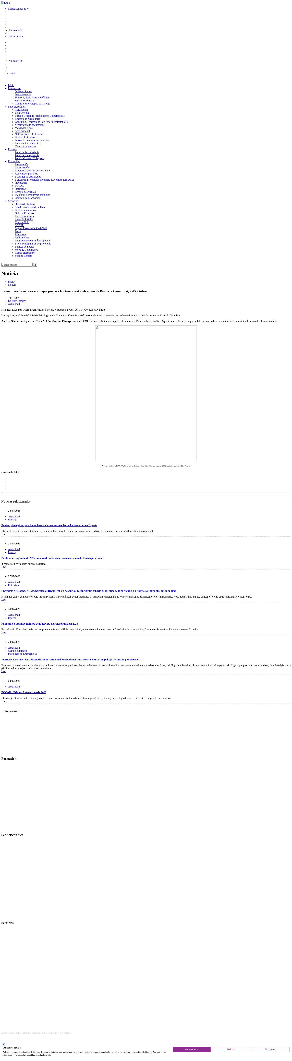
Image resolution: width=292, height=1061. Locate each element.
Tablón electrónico (25, 137)
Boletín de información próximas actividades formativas (44, 179)
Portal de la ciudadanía (27, 152)
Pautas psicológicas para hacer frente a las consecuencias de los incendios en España (49, 525)
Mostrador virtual (24, 127)
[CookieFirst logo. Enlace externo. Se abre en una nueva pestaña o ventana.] (4, 1044)
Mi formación (22, 167)
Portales (12, 149)
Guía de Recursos (24, 213)
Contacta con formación (27, 197)
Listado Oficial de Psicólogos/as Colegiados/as (40, 115)
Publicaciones (22, 237)
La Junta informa (17, 300)
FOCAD (19, 185)
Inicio (11, 85)
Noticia (12, 284)
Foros (18, 231)
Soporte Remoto (23, 255)
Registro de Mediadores (27, 118)
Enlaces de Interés (24, 246)
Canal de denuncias (25, 146)
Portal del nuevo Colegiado (29, 158)
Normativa (20, 188)
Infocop (12, 519)
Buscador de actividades (28, 176)
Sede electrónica (17, 106)
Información (14, 88)
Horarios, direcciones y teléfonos (32, 97)
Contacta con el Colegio (14, 916)
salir (12, 73)
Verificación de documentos (29, 124)
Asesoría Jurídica (24, 219)
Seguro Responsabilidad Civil (31, 228)
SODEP (19, 225)
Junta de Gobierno (24, 100)
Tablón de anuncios (25, 210)
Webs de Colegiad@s (26, 249)
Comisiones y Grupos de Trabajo (32, 103)
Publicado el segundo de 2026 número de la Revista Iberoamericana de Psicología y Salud (52, 558)
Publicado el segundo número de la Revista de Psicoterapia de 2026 (39, 623)
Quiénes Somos (23, 91)
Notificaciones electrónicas (29, 134)
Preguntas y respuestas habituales (32, 194)
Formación (14, 161)
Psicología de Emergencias (22, 653)
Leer (3, 534)
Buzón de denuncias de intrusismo (33, 140)
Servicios (13, 201)
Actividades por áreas (26, 173)
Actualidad (14, 303)
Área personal (22, 131)
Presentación (21, 164)
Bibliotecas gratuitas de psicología (33, 243)
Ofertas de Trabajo (25, 204)
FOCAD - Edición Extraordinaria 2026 (23, 692)
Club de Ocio (22, 222)
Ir (35, 265)
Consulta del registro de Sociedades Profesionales (41, 121)
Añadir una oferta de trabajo (30, 207)
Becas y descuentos (25, 191)
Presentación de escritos (27, 143)
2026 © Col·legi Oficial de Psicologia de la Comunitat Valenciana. (36, 1032)
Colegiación (21, 109)
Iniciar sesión (16, 36)
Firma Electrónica (24, 216)
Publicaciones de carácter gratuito (33, 240)
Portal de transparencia (27, 155)
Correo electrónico (25, 252)
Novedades (21, 182)
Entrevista (13, 585)
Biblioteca (20, 234)
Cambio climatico (17, 650)
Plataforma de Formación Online (32, 170)
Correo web (15, 30)
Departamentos (23, 94)
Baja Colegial (22, 112)
